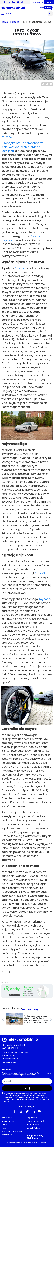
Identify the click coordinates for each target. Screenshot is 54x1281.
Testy (35, 1009)
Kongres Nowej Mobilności (35, 1136)
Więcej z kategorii (12, 1008)
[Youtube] (39, 1111)
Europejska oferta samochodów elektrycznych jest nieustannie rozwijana (22, 147)
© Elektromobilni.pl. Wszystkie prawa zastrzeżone (27, 1143)
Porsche (14, 22)
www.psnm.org (9, 1062)
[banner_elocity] (27, 997)
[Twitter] (27, 1111)
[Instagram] (21, 1111)
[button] (50, 13)
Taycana (44, 599)
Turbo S (40, 573)
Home (4, 22)
